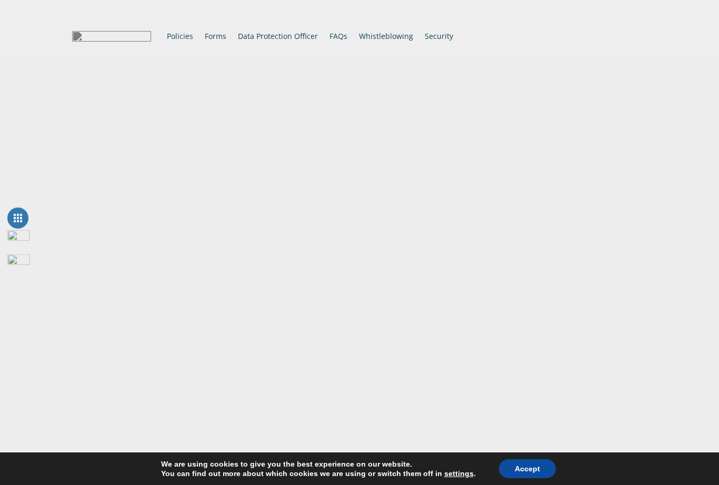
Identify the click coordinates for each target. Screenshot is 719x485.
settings (459, 473)
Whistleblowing (386, 36)
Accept (527, 468)
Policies (180, 36)
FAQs (338, 36)
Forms (215, 36)
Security (439, 36)
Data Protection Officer (278, 36)
